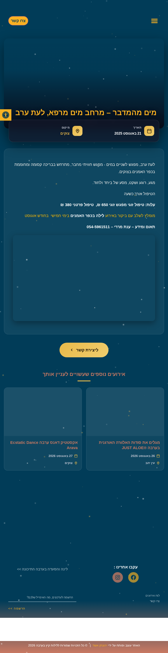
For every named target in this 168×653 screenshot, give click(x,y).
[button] (5, 115)
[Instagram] (117, 577)
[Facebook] (133, 577)
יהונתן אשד (100, 645)
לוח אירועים (152, 595)
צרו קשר (155, 601)
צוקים (65, 133)
